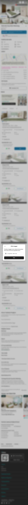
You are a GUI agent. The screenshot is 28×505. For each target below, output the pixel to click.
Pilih (14, 257)
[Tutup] (5, 246)
